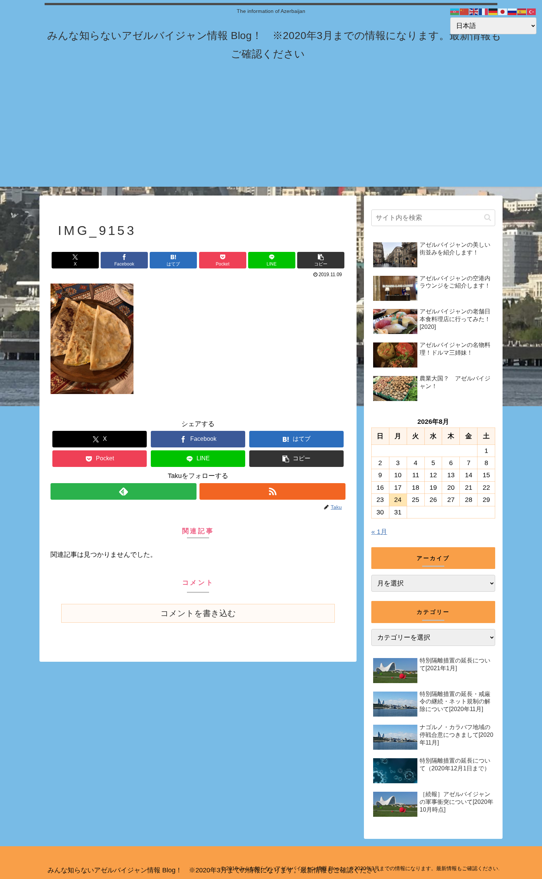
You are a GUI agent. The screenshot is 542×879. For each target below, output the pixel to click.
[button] (320, 260)
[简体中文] (464, 11)
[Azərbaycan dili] (455, 11)
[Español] (522, 11)
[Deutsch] (493, 11)
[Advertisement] (271, 135)
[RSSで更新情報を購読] (272, 491)
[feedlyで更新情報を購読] (124, 491)
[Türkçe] (531, 11)
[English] (474, 11)
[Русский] (512, 11)
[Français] (484, 11)
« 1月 (379, 531)
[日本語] (503, 11)
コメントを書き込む (198, 613)
